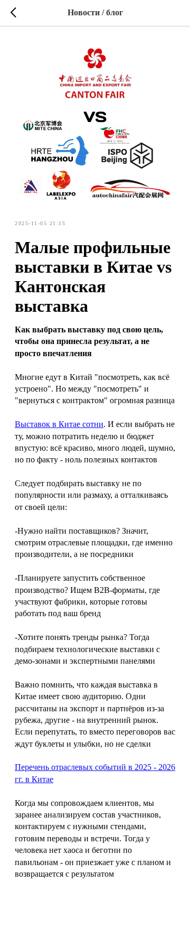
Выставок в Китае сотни (59, 424)
